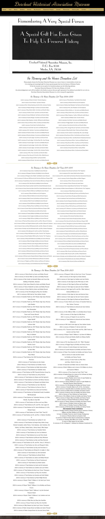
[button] (66, 9)
